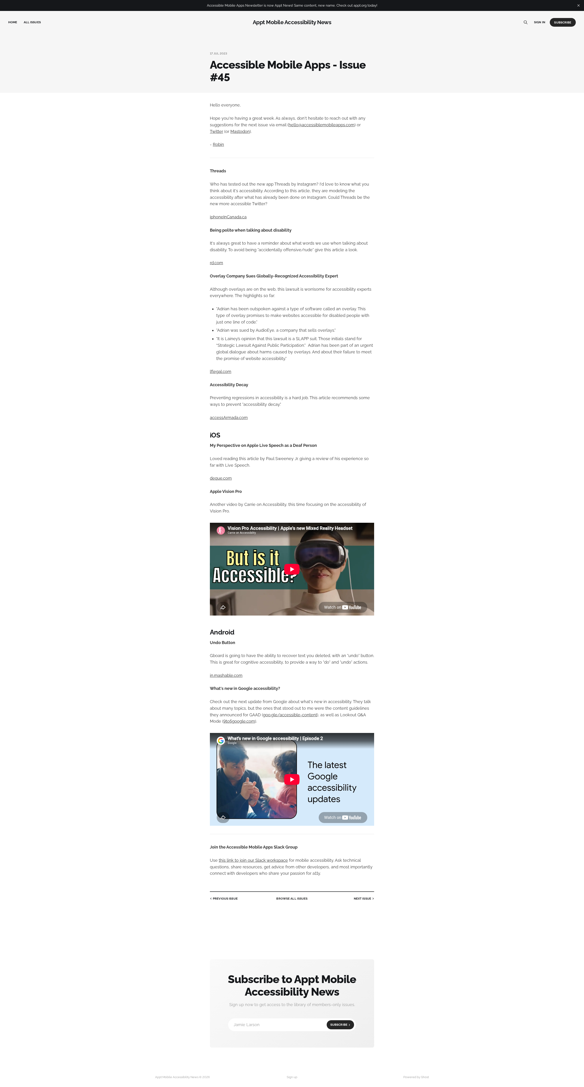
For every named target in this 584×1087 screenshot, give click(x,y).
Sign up (292, 1077)
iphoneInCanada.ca (228, 217)
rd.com (216, 262)
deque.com (221, 478)
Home (12, 22)
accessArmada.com (229, 417)
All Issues (32, 22)
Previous (225, 898)
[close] (578, 5)
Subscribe (562, 22)
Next (362, 898)
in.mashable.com (226, 675)
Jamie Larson (290, 1024)
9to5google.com (239, 721)
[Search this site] (525, 22)
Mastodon (240, 131)
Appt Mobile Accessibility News (292, 22)
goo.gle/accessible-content (290, 714)
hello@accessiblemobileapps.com (322, 124)
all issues (292, 898)
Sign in (539, 22)
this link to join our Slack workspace (253, 860)
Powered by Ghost (416, 1077)
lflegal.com (220, 371)
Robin (218, 144)
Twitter (216, 131)
